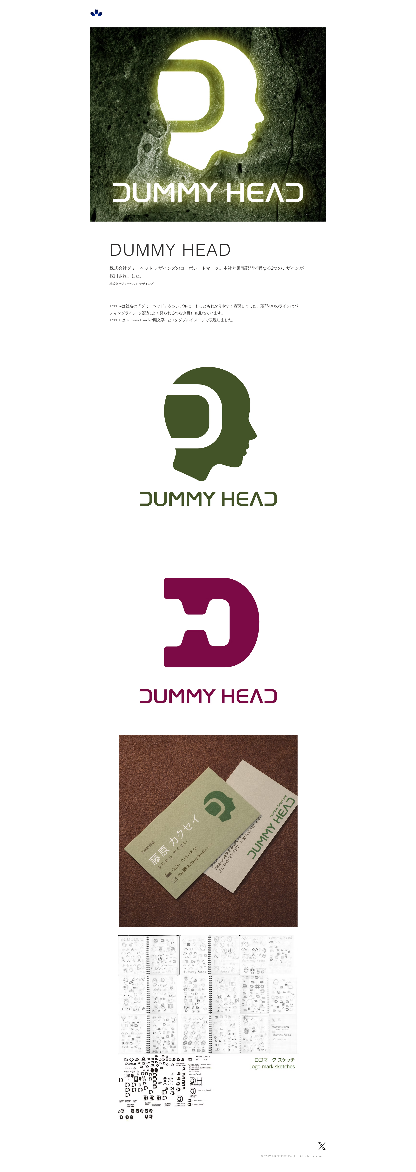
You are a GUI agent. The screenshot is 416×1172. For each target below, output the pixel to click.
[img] (208, 436)
